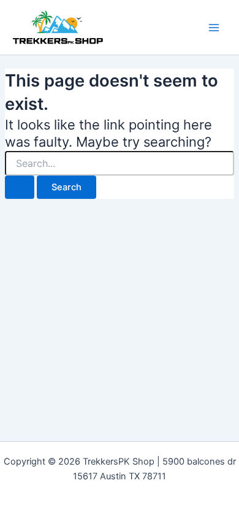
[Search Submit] (19, 187)
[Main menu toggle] (214, 28)
